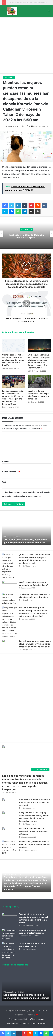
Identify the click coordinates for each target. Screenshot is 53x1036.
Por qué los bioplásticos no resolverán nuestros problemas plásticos (34, 831)
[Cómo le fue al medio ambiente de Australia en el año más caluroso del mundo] (9, 803)
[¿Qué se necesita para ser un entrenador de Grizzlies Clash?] (9, 586)
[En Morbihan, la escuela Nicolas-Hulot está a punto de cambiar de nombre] (9, 847)
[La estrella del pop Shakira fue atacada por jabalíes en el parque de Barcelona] (39, 381)
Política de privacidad (18, 1019)
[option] (26, 234)
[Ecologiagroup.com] (12, 11)
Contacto (42, 1023)
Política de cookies (36, 1019)
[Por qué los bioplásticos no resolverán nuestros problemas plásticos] (9, 832)
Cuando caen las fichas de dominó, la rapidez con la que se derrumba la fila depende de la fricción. (13, 360)
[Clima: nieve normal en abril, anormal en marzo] (9, 950)
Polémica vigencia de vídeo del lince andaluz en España (26, 236)
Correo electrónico (11, 472)
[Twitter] (11, 205)
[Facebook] (5, 205)
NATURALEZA (9, 78)
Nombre (6, 461)
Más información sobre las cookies (21, 1023)
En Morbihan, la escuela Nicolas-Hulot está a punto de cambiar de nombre (34, 844)
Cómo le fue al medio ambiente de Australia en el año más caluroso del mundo (34, 802)
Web (4, 482)
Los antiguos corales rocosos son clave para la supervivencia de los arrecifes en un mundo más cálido (35, 644)
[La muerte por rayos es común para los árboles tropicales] (9, 934)
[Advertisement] (26, 45)
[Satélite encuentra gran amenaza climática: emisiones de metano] (9, 598)
